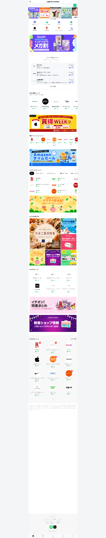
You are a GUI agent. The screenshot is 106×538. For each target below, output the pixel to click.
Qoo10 (68, 349)
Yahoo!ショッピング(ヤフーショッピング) (53, 350)
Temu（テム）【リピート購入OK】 (53, 364)
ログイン (53, 516)
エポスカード (69, 278)
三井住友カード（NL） (37, 278)
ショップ (43, 537)
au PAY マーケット (69, 378)
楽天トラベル (53, 392)
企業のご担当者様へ (50, 523)
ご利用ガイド (58, 521)
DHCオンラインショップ (53, 378)
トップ (33, 537)
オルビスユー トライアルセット (68, 289)
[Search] (75, 5)
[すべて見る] (53, 399)
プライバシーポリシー (49, 521)
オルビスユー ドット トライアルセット (53, 289)
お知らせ (63, 537)
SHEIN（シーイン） (69, 364)
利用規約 (54, 519)
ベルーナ (69, 392)
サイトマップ (47, 519)
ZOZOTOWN (37, 289)
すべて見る (53, 18)
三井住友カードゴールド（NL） (53, 278)
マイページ (72, 537)
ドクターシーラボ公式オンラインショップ (37, 393)
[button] (50, 61)
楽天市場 (37, 349)
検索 (53, 537)
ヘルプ (59, 519)
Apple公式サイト (37, 364)
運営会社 (58, 523)
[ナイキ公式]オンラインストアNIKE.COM (37, 379)
